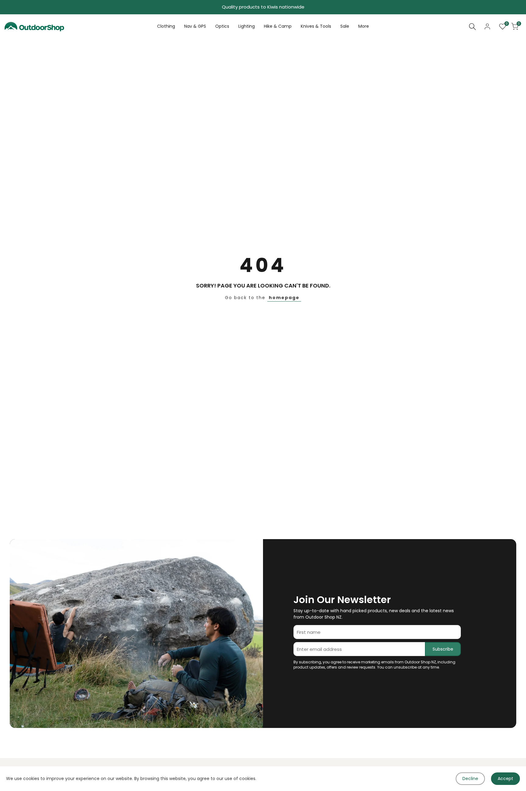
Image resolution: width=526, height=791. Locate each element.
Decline (470, 778)
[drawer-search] (472, 26)
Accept (505, 778)
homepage (284, 298)
